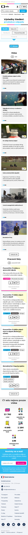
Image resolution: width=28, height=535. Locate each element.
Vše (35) (5, 29)
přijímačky (11, 14)
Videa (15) (13, 29)
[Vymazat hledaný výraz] (18, 11)
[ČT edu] (5, 7)
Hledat (23, 11)
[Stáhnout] (10, 282)
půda (23, 14)
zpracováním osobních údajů (17, 471)
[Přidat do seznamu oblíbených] (24, 61)
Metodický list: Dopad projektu (13, 366)
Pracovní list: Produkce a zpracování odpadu (11, 269)
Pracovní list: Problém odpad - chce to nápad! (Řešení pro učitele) (13, 331)
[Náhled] (14, 282)
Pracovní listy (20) (19, 33)
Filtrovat (15, 46)
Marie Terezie (17, 14)
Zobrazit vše (14, 254)
